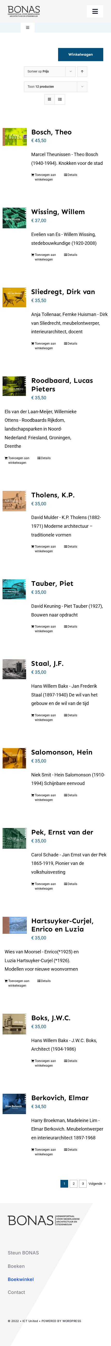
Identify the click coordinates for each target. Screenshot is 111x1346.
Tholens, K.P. (53, 495)
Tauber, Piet (52, 583)
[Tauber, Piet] (15, 589)
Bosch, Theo (51, 132)
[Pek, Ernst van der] (15, 838)
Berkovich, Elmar (60, 1097)
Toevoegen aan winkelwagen (45, 177)
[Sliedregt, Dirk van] (15, 297)
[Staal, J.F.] (15, 669)
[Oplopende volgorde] (82, 71)
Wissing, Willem (58, 211)
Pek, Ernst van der (62, 832)
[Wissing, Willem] (15, 218)
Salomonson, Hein (61, 752)
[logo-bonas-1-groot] (24, 8)
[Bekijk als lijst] (60, 99)
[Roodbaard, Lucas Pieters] (15, 386)
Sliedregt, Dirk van (63, 291)
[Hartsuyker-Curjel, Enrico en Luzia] (15, 925)
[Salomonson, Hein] (15, 758)
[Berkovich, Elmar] (15, 1104)
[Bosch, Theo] (15, 137)
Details (72, 175)
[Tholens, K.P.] (15, 501)
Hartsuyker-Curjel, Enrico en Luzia (62, 925)
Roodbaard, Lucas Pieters (62, 384)
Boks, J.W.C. (50, 1017)
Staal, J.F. (47, 663)
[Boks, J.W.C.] (15, 1024)
